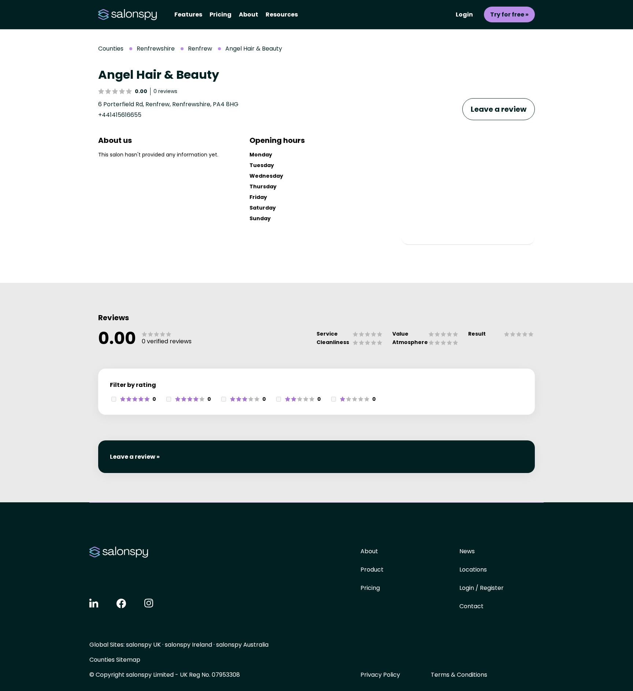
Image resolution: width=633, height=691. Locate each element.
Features (188, 14)
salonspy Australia (242, 644)
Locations (473, 569)
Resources (282, 14)
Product (372, 569)
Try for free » (509, 14)
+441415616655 (119, 115)
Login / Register (481, 588)
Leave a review (498, 109)
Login (464, 14)
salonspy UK (143, 644)
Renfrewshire (156, 48)
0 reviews (165, 91)
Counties (110, 48)
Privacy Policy (380, 674)
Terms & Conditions (459, 674)
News (467, 551)
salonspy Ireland (188, 644)
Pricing (221, 14)
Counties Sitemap (114, 659)
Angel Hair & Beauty (253, 48)
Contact (471, 606)
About (248, 14)
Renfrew (200, 48)
